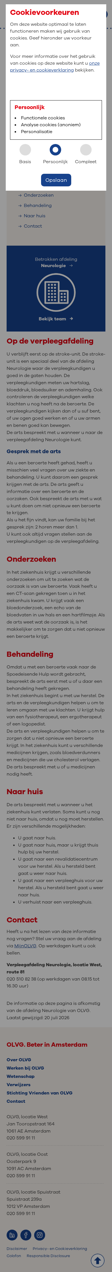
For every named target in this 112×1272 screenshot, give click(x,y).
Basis (25, 162)
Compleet (85, 162)
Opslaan (56, 180)
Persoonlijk (55, 162)
